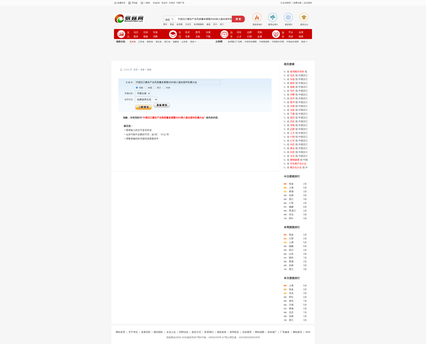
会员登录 (287, 3)
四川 (215, 24)
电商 (301, 36)
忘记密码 (308, 3)
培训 (290, 36)
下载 (208, 36)
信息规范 (247, 332)
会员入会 (171, 332)
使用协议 (234, 332)
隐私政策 (221, 332)
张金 (291, 183)
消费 (155, 36)
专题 (155, 32)
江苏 (291, 203)
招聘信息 (183, 332)
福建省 (176, 42)
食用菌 (180, 24)
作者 (168, 88)
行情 (249, 36)
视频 (145, 36)
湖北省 (159, 42)
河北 (291, 214)
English (156, 3)
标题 (150, 88)
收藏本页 (121, 3)
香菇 (172, 24)
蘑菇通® (288, 24)
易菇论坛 (304, 24)
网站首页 (120, 332)
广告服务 (285, 332)
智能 (141, 88)
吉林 (291, 195)
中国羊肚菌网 (251, 42)
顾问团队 (158, 332)
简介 (159, 88)
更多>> (193, 42)
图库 (136, 36)
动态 (136, 32)
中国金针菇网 (293, 42)
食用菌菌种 (199, 24)
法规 (208, 32)
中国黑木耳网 (278, 42)
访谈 (145, 32)
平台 (290, 32)
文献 (198, 36)
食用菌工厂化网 (235, 42)
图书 (198, 32)
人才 (239, 36)
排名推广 (272, 332)
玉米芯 (188, 24)
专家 (187, 36)
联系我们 (209, 332)
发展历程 (145, 332)
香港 (291, 191)
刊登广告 (180, 3)
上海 (291, 187)
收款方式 (196, 332)
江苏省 (141, 42)
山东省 (185, 42)
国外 (291, 257)
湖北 (291, 300)
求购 (259, 32)
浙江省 (167, 42)
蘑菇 (209, 24)
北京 (291, 312)
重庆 (165, 24)
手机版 (134, 3)
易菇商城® (257, 24)
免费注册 (297, 3)
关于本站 (133, 332)
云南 (291, 304)
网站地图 (259, 332)
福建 (291, 206)
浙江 (222, 24)
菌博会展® (273, 24)
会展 (259, 36)
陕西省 (150, 42)
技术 (187, 32)
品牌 (249, 32)
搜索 (149, 69)
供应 (239, 32)
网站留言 (297, 332)
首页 (135, 69)
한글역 (164, 3)
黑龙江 (292, 210)
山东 (291, 253)
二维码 (147, 3)
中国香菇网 (264, 42)
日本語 (172, 3)
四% (291, 218)
